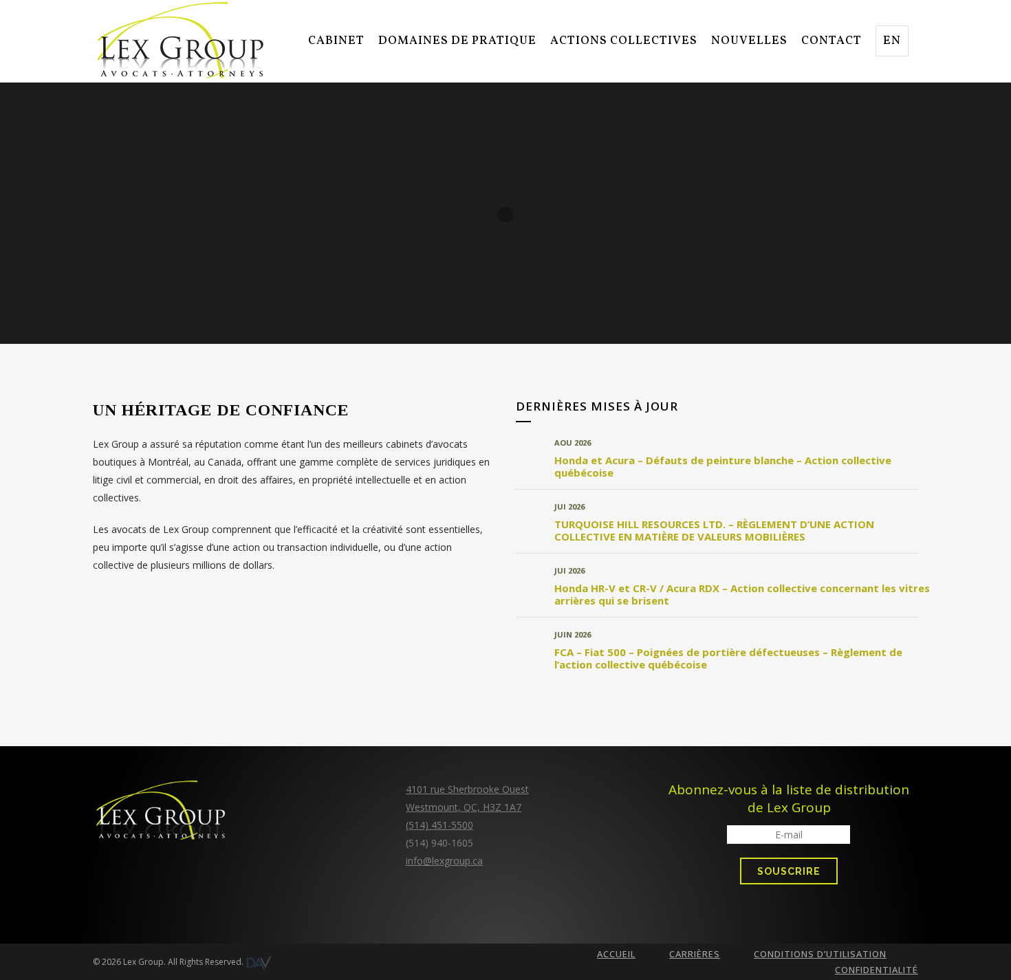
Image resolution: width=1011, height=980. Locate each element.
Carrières (694, 954)
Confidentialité (876, 969)
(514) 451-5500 (439, 824)
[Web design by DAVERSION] (259, 962)
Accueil (616, 954)
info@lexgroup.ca (444, 860)
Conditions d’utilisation (820, 954)
